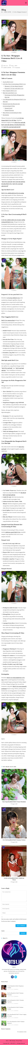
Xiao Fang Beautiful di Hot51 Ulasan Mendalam (14, 801)
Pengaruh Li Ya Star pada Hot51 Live (14, 88)
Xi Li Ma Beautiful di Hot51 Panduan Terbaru (14, 840)
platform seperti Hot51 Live (13, 532)
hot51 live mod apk (20, 122)
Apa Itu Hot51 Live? (8, 82)
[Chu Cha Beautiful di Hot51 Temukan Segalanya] (3, 1001)
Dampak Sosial (8, 108)
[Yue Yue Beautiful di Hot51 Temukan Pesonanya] (3, 994)
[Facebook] (12, 976)
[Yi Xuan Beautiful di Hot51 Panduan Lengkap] (3, 1008)
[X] (15, 976)
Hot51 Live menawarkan (8, 320)
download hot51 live (19, 124)
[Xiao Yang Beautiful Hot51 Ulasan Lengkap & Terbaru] (3, 1016)
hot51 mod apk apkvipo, (7, 124)
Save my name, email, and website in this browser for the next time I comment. (14, 920)
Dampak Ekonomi (9, 110)
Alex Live (5, 65)
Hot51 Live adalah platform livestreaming (12, 193)
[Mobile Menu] (26, 2)
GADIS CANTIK (7, 67)
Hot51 (8, 969)
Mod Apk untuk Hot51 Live (10, 93)
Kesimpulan (6, 115)
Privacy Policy (19, 1040)
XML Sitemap (12, 1040)
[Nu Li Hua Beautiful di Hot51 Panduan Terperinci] (3, 1023)
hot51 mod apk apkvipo (19, 181)
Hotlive (14, 971)
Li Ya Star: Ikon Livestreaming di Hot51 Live (14, 84)
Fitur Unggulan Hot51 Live (10, 90)
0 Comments (17, 67)
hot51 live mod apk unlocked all (12, 127)
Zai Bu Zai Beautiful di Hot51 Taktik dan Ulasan (14, 879)
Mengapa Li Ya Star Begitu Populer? (14, 86)
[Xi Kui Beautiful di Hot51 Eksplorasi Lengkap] (3, 987)
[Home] (1, 12)
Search (2, 930)
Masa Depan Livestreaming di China (12, 112)
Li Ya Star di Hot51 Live (13, 298)
